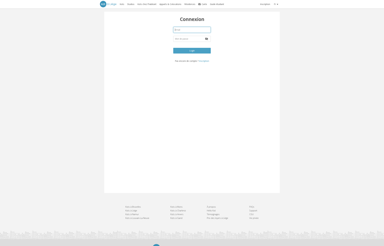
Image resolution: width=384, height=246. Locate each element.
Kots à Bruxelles (133, 206)
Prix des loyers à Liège (217, 218)
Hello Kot (211, 210)
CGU (251, 214)
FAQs (251, 206)
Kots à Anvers (176, 214)
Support (253, 210)
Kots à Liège (131, 210)
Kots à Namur (132, 214)
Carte (204, 4)
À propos (211, 206)
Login (192, 50)
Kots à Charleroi (178, 210)
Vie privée (254, 218)
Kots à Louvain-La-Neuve (137, 218)
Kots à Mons (176, 206)
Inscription (265, 4)
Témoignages (213, 214)
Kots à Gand (176, 218)
